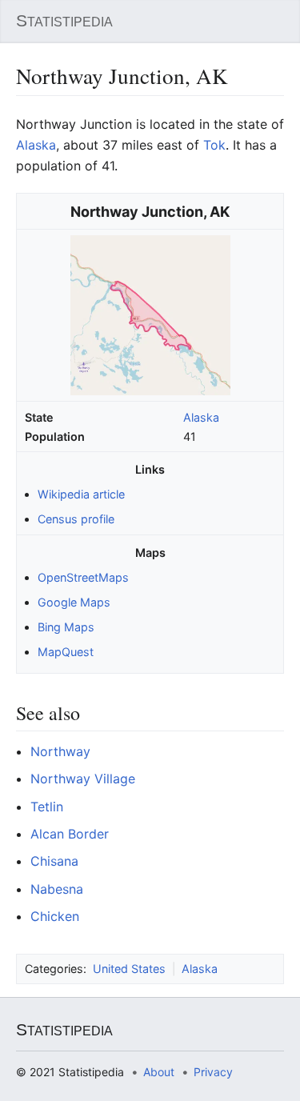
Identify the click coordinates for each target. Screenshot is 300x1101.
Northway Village (82, 779)
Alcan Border (69, 834)
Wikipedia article (81, 494)
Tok (214, 145)
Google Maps (74, 602)
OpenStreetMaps (83, 577)
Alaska (201, 417)
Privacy (213, 1072)
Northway (60, 751)
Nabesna (56, 889)
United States (129, 968)
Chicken (54, 916)
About (158, 1072)
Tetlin (46, 807)
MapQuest (66, 652)
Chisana (54, 861)
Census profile (76, 519)
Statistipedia (64, 20)
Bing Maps (66, 627)
